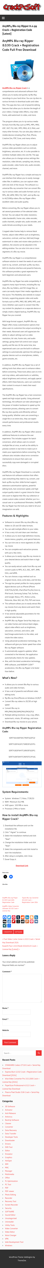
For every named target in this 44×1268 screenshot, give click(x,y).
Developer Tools (11, 1137)
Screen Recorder (11, 1205)
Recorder (8, 1198)
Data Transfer (10, 1133)
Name (5, 1008)
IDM (6, 1164)
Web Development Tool (14, 1242)
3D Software (10, 1106)
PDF (6, 1188)
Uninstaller (9, 1221)
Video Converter (11, 1228)
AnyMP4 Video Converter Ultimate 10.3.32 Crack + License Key (10, 908)
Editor (7, 1150)
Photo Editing (10, 1194)
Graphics (8, 1157)
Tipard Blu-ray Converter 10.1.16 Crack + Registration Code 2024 (30, 900)
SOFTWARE (18, 932)
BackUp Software (12, 1120)
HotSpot (8, 1160)
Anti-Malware (10, 1113)
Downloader (10, 1140)
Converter (8, 932)
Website (5, 1030)
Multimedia (9, 1174)
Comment (7, 971)
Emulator (9, 1154)
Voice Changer (10, 1235)
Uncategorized (11, 1218)
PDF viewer (9, 1191)
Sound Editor (10, 1215)
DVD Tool (8, 1147)
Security (8, 1208)
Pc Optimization (11, 1181)
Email (5, 1019)
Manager (8, 1171)
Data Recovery (11, 1130)
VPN (6, 1238)
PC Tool (8, 1184)
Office (7, 1177)
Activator (8, 1110)
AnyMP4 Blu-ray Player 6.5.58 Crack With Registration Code (10, 900)
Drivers (8, 1144)
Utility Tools (10, 1225)
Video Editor (10, 1232)
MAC (7, 1167)
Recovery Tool (10, 1201)
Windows (8, 1245)
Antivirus (8, 1116)
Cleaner (8, 1123)
